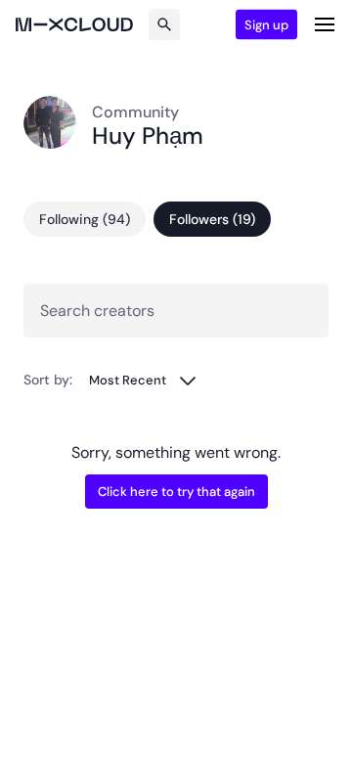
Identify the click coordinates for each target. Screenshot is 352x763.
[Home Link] (74, 24)
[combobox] (143, 380)
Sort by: (47, 379)
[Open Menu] (324, 24)
